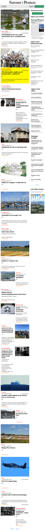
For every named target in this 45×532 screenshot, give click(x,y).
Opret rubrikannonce (37, 13)
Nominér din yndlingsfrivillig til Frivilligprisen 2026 (37, 51)
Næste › (12, 528)
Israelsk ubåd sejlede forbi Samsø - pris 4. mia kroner (36, 67)
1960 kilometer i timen (36, 77)
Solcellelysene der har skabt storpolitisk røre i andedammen (37, 82)
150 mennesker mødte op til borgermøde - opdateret (37, 72)
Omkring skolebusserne (36, 56)
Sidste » (17, 528)
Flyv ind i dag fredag (35, 46)
